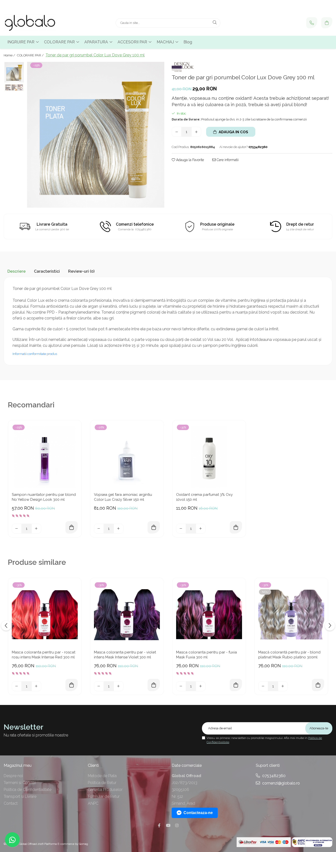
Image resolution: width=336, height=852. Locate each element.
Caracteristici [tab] (47, 271)
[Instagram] (177, 825)
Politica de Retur (102, 782)
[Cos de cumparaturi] (326, 22)
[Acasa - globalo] (34, 23)
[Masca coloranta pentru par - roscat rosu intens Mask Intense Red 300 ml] (45, 615)
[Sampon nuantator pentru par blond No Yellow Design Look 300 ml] (45, 457)
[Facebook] (159, 825)
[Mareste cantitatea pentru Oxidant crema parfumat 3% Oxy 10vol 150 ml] (201, 529)
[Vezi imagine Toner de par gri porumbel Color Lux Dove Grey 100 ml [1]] (14, 87)
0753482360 (273, 775)
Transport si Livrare (20, 796)
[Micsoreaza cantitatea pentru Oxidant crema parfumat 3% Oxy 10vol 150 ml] (181, 529)
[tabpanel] (95, 135)
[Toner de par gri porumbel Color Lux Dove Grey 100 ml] (95, 135)
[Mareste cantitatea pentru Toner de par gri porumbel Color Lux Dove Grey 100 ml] (196, 132)
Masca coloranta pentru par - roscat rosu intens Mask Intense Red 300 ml (43, 654)
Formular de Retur (104, 796)
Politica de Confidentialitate (27, 789)
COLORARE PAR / (31, 55)
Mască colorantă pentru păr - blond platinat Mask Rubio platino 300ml (289, 654)
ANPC (93, 803)
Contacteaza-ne (198, 813)
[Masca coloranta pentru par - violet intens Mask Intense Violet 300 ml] (127, 615)
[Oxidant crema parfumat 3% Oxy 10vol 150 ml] (209, 457)
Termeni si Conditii (20, 782)
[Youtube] (168, 825)
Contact (11, 803)
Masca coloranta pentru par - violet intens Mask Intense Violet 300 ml (125, 654)
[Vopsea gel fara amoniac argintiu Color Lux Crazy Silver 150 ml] (127, 457)
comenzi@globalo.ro (280, 783)
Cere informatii (227, 160)
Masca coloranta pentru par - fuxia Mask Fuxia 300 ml (206, 654)
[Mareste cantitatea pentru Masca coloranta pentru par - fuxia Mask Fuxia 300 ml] (201, 686)
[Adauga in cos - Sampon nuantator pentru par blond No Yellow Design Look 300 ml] (71, 527)
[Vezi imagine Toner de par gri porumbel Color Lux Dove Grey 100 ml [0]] (14, 72)
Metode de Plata (102, 775)
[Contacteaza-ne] (311, 22)
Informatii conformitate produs (35, 354)
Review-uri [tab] (81, 271)
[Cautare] (214, 23)
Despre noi (13, 775)
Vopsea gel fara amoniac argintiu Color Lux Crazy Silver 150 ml (123, 497)
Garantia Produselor (105, 789)
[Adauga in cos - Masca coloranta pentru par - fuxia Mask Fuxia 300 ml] (236, 685)
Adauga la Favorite (189, 160)
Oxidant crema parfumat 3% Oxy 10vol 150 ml (204, 497)
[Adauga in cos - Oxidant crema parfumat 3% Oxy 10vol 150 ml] (236, 527)
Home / (10, 55)
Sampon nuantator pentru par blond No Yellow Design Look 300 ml (44, 497)
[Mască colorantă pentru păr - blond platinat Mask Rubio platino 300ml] (291, 615)
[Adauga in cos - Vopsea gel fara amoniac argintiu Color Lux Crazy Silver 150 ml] (154, 527)
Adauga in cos (233, 132)
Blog (187, 42)
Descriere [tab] (16, 271)
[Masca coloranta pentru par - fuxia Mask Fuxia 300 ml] (209, 615)
